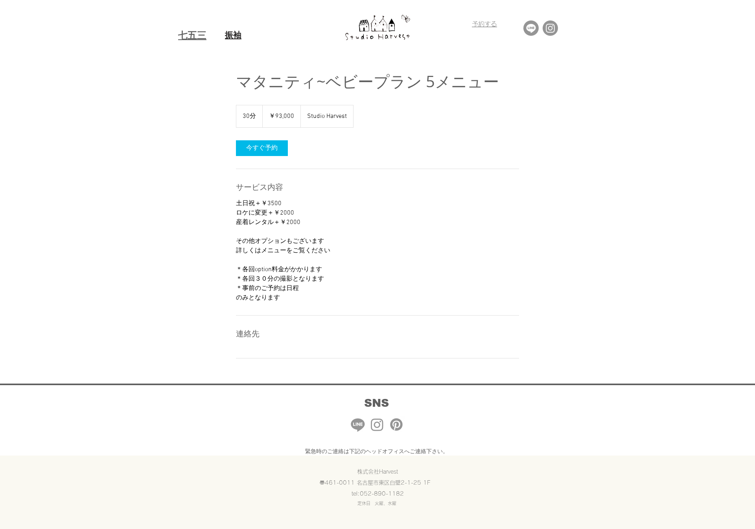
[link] (262, 148)
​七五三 (192, 35)
